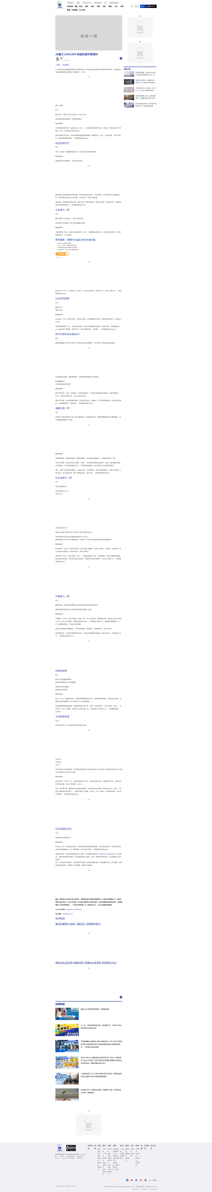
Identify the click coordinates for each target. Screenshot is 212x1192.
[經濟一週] (59, 5)
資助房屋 (105, 1159)
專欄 (68, 10)
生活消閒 (132, 1154)
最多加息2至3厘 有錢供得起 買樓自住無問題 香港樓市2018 (85, 962)
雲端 (121, 1158)
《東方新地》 (80, 1156)
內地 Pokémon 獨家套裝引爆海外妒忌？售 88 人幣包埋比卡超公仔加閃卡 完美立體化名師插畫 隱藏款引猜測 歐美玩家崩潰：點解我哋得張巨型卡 (101, 1060)
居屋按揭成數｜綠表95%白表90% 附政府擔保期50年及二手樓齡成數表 (145, 74)
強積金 (110, 1158)
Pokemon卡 (87, 2)
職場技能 (127, 1150)
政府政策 (138, 1150)
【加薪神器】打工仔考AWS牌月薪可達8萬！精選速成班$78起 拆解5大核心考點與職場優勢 (101, 1075)
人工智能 (122, 1150)
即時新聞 (138, 1164)
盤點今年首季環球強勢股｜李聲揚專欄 (95, 1009)
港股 (98, 1149)
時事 (121, 6)
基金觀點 (99, 1159)
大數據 (122, 1153)
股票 (58, 65)
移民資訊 (138, 1159)
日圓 (78, 2)
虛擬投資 (99, 1164)
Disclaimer (144, 1189)
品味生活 (132, 1150)
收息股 (62, 784)
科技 (104, 6)
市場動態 (115, 1149)
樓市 (86, 6)
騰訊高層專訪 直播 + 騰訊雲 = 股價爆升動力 (78, 924)
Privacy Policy (153, 1189)
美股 (98, 1151)
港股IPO (70, 2)
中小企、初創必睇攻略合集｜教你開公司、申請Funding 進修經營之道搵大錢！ (101, 1026)
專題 (76, 6)
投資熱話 (99, 1168)
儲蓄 (109, 1155)
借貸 (109, 1165)
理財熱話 (110, 1173)
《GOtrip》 (61, 1156)
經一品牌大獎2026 (116, 1166)
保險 (109, 1153)
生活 (116, 6)
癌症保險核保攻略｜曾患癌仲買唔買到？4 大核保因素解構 (145, 105)
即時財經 (70, 6)
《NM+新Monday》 (71, 1156)
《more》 (57, 1158)
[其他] (121, 58)
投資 (80, 6)
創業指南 (115, 1155)
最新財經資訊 (114, 2)
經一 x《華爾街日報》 (149, 6)
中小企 (115, 1153)
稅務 (109, 1167)
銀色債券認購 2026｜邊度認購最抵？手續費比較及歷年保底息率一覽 (145, 97)
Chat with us (135, 1189)
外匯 (98, 1153)
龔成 (61, 58)
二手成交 (105, 1154)
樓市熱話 (105, 1173)
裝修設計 (105, 1166)
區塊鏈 (122, 1155)
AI (105, 2)
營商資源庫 (116, 1158)
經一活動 (115, 1169)
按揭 (104, 1169)
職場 (110, 6)
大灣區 (115, 1162)
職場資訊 (127, 1154)
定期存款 (110, 1150)
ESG (114, 1160)
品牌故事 (115, 1151)
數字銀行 (110, 1161)
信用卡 (110, 1169)
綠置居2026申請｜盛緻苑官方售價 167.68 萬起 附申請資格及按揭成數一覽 (145, 81)
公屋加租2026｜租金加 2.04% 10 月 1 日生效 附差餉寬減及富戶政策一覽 (146, 89)
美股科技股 (97, 2)
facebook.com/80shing (107, 854)
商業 (98, 6)
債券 (98, 1155)
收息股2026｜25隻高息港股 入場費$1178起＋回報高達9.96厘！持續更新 (101, 1091)
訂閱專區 (75, 10)
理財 (92, 6)
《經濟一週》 (79, 1158)
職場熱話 (127, 1159)
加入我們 (82, 10)
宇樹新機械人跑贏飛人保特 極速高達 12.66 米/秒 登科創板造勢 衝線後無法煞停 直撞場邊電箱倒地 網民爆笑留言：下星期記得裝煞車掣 (101, 1044)
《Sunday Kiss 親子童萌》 (68, 1158)
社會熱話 (138, 1154)
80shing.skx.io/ (68, 914)
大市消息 (105, 1150)
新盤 (104, 1162)
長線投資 (66, 65)
